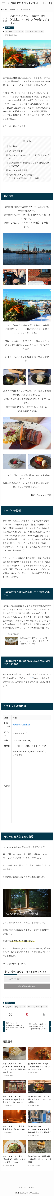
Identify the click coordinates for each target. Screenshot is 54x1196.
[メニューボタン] (3, 3)
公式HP (29, 678)
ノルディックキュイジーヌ (34, 31)
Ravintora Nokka (21, 724)
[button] (10, 1014)
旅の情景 (13, 146)
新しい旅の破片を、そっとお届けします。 (30, 178)
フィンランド (18, 31)
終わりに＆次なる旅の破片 (21, 174)
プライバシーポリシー (27, 1188)
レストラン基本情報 (18, 170)
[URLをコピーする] (43, 1014)
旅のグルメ (9, 28)
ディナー (9, 31)
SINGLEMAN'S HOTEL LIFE (27, 3)
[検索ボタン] (50, 3)
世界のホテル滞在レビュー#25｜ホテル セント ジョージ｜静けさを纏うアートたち (34, 641)
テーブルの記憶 (16, 150)
